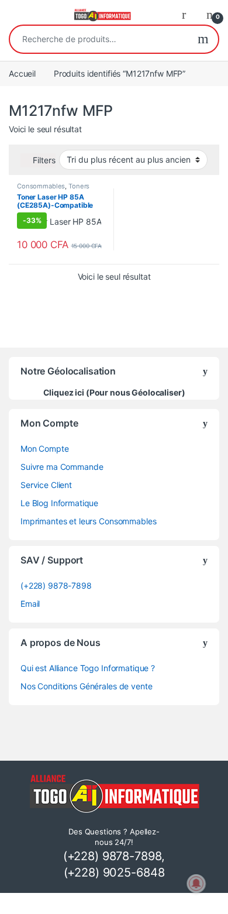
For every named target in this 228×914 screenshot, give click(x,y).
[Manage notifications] (196, 883)
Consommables (41, 186)
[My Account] (188, 14)
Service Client (46, 485)
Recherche (203, 39)
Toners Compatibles (53, 189)
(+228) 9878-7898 (56, 585)
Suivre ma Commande (61, 467)
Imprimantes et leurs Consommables (88, 521)
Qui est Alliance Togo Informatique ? (87, 668)
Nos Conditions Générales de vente (86, 686)
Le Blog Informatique (59, 503)
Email (30, 604)
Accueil (22, 73)
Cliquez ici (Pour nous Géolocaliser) (114, 392)
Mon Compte (44, 448)
